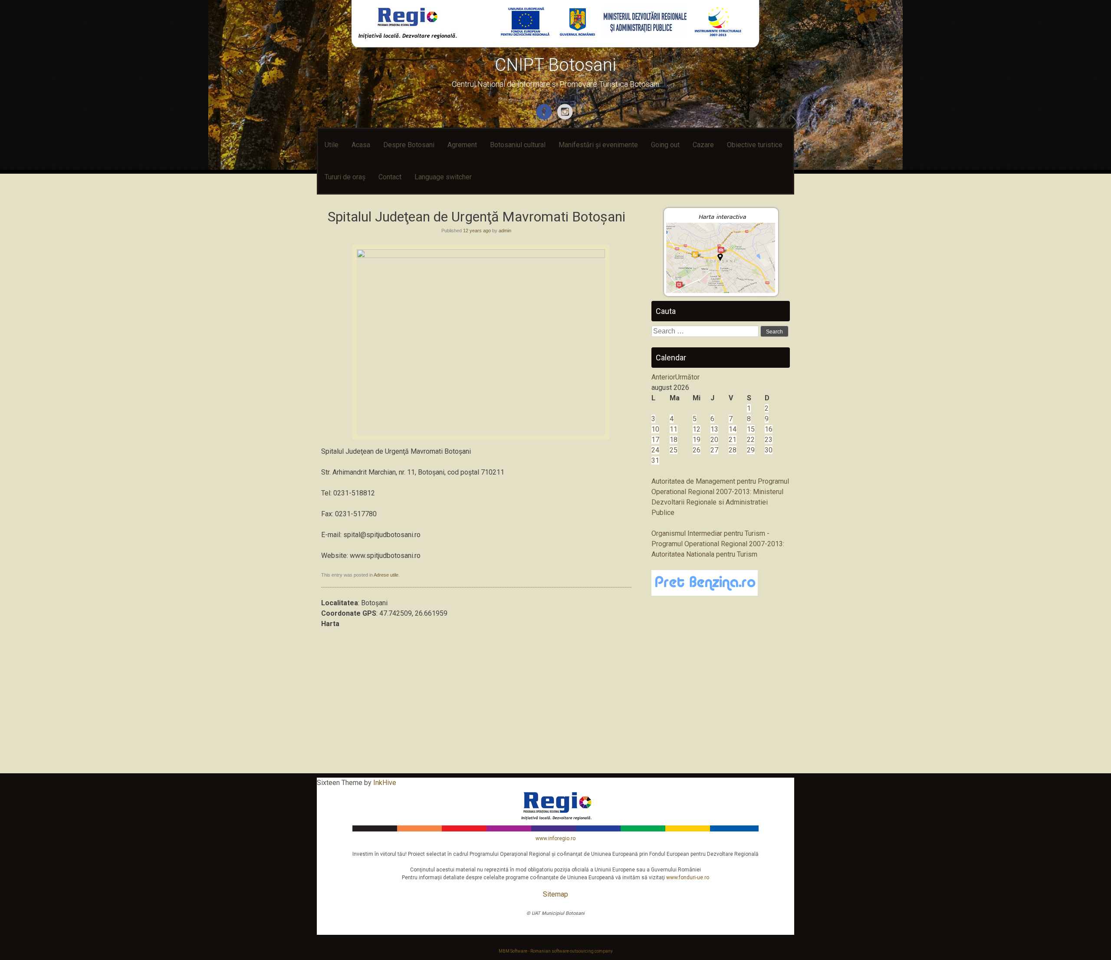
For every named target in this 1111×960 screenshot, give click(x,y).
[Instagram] (566, 118)
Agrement (462, 145)
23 (768, 439)
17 (655, 439)
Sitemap (555, 894)
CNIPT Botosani (555, 65)
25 (673, 450)
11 (673, 429)
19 (696, 439)
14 (732, 429)
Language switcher (443, 177)
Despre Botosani (408, 145)
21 (732, 439)
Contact (389, 177)
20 (714, 439)
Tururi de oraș (345, 177)
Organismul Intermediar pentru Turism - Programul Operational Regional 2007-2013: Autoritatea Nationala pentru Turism (717, 543)
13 (714, 429)
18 (673, 439)
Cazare (703, 145)
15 (751, 429)
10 (655, 429)
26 (696, 450)
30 (768, 450)
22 (751, 439)
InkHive (384, 783)
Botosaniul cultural (518, 145)
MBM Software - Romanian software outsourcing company (556, 951)
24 (655, 450)
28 (732, 450)
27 (714, 450)
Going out (665, 145)
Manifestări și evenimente (598, 145)
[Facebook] (545, 118)
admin (505, 230)
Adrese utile (386, 574)
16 (768, 429)
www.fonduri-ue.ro (687, 877)
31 (655, 460)
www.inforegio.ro (555, 838)
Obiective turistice (754, 145)
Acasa (361, 145)
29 (751, 450)
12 (696, 429)
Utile (332, 145)
